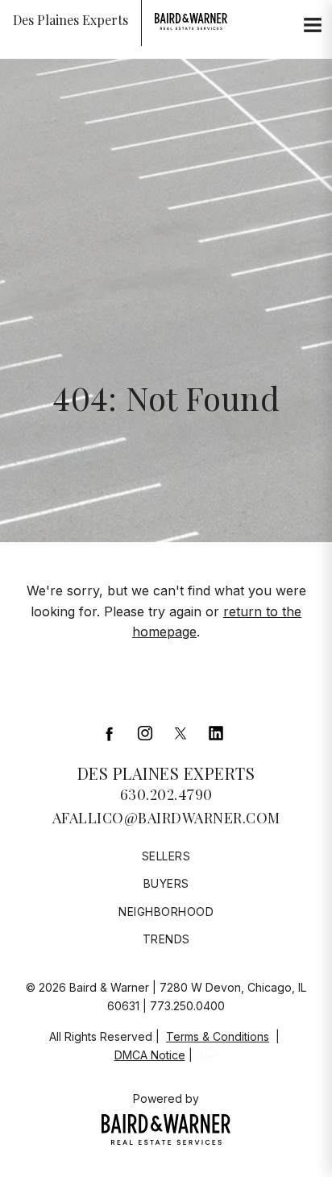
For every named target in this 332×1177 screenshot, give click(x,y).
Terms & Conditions (217, 1036)
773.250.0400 (187, 1006)
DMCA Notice (149, 1055)
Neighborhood (166, 911)
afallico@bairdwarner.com (166, 817)
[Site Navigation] (312, 25)
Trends (166, 939)
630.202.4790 (166, 794)
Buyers (166, 883)
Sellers (166, 856)
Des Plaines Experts (166, 773)
